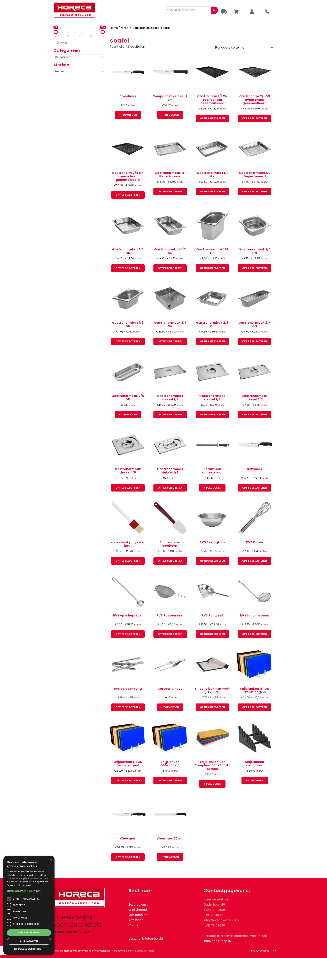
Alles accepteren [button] (29, 932)
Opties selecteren (212, 118)
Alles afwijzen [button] (29, 941)
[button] (29, 891)
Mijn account (138, 915)
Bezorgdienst (138, 904)
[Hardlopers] (224, 11)
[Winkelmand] (238, 11)
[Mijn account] (253, 11)
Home (114, 28)
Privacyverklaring (259, 950)
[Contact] (267, 11)
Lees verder (27, 885)
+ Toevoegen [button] (128, 115)
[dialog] (28, 905)
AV (274, 950)
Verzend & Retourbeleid (146, 938)
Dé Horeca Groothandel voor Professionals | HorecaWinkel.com (77, 10)
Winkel (124, 28)
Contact (135, 925)
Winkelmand (138, 910)
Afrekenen (136, 920)
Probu (151, 950)
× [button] (50, 859)
